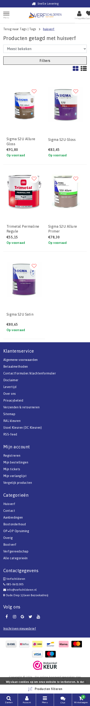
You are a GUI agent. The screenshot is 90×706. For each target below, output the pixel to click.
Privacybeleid (13, 400)
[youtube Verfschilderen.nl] (38, 616)
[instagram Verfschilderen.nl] (14, 616)
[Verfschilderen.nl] (45, 15)
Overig (8, 538)
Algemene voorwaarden (20, 360)
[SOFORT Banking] (64, 644)
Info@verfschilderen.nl (22, 589)
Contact (9, 510)
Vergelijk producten (17, 482)
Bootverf (10, 544)
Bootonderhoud (14, 524)
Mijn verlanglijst (15, 476)
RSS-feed (10, 434)
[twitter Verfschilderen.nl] (30, 616)
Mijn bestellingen (15, 462)
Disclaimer (11, 380)
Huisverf (9, 504)
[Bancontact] (51, 644)
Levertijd (9, 387)
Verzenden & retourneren (21, 407)
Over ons (9, 393)
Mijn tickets (11, 469)
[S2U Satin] (24, 279)
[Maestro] (51, 654)
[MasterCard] (77, 644)
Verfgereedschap (15, 551)
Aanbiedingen (13, 517)
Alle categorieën (15, 558)
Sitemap (9, 414)
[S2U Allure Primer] (65, 192)
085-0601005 (14, 584)
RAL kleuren (12, 421)
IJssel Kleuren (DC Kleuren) (22, 427)
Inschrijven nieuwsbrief (19, 628)
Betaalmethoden (15, 366)
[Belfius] (25, 644)
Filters (45, 61)
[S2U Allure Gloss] (24, 105)
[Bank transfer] (12, 644)
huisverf (49, 29)
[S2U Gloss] (65, 105)
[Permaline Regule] (24, 192)
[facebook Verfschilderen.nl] (6, 616)
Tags (32, 29)
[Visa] (38, 654)
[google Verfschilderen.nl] (22, 616)
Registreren (11, 455)
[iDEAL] (38, 644)
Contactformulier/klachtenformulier (29, 373)
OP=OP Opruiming (16, 531)
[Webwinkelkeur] (45, 665)
